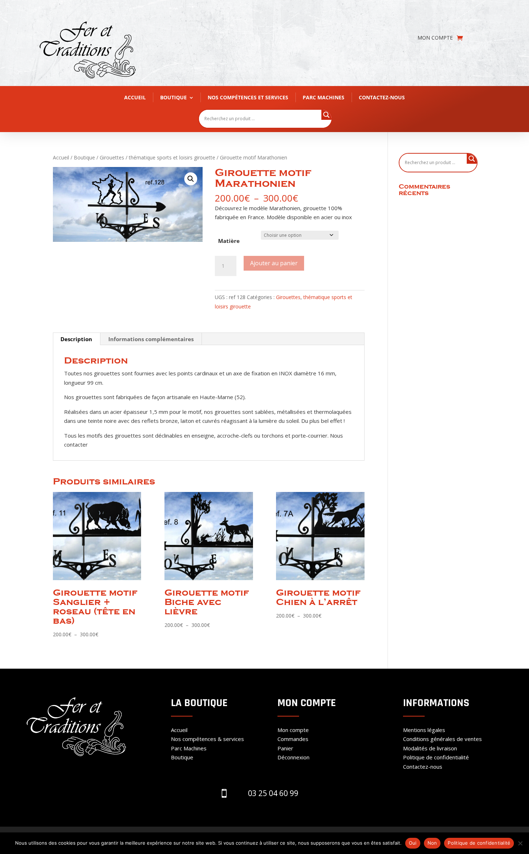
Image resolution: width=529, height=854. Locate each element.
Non (432, 843)
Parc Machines (189, 748)
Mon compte (435, 38)
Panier (285, 748)
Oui (413, 843)
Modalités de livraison (430, 748)
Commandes (292, 738)
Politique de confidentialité (436, 757)
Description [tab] (76, 339)
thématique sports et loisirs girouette (172, 157)
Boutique (173, 97)
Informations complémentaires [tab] (151, 339)
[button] (190, 178)
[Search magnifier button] (326, 115)
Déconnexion (293, 757)
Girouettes (112, 157)
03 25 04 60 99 (273, 793)
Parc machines (323, 97)
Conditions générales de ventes (442, 738)
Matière (229, 240)
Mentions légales (424, 729)
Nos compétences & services (207, 738)
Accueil (135, 97)
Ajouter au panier (274, 263)
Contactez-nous (382, 97)
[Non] (520, 843)
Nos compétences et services (248, 97)
